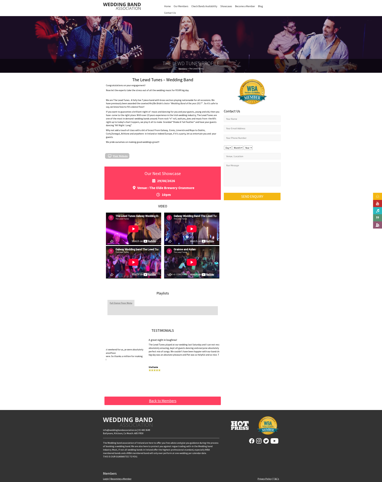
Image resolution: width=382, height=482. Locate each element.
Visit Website (120, 156)
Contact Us (170, 12)
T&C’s (276, 478)
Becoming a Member (120, 478)
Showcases (226, 6)
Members (183, 68)
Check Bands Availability (204, 6)
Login (106, 478)
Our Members (181, 6)
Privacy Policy (265, 478)
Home (167, 6)
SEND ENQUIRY (252, 196)
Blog (260, 6)
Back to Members (162, 400)
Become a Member (245, 6)
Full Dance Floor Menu (121, 302)
